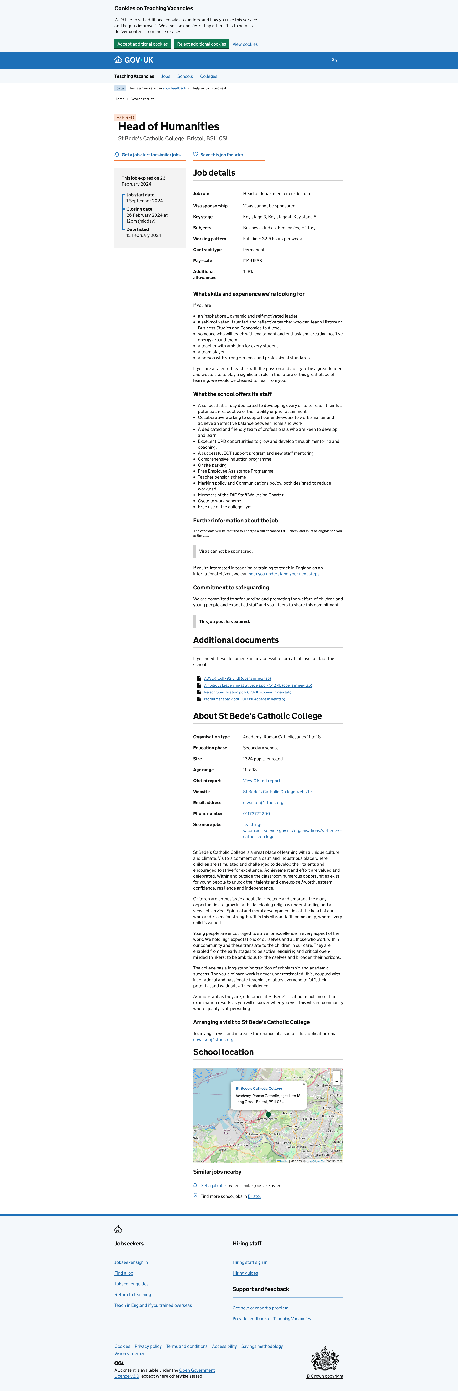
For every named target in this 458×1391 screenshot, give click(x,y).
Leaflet (284, 1161)
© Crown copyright (325, 1376)
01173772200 (256, 813)
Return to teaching (132, 1294)
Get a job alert (214, 1185)
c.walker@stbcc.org (263, 802)
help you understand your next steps (284, 574)
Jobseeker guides (131, 1284)
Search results (142, 99)
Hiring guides (245, 1273)
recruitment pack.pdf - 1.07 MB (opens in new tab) (244, 699)
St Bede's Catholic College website (277, 791)
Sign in (338, 59)
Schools (185, 76)
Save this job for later (221, 154)
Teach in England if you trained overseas (153, 1305)
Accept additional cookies (142, 44)
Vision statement (130, 1353)
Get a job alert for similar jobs (151, 154)
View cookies (245, 44)
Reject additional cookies (201, 44)
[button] (268, 1115)
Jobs (165, 76)
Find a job (123, 1273)
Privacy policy (148, 1346)
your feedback (174, 88)
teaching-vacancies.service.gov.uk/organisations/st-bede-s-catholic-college (292, 830)
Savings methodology (262, 1346)
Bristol (254, 1196)
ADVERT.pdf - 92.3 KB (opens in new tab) (237, 678)
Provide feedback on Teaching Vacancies (272, 1318)
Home (119, 99)
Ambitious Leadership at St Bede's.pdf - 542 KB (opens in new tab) (258, 685)
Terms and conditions (187, 1346)
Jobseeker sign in (131, 1262)
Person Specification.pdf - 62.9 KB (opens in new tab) (247, 692)
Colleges (208, 76)
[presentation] (268, 1115)
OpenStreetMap (316, 1161)
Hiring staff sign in (250, 1262)
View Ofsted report (261, 780)
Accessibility (224, 1346)
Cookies (122, 1346)
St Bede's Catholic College (259, 1088)
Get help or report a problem (260, 1308)
